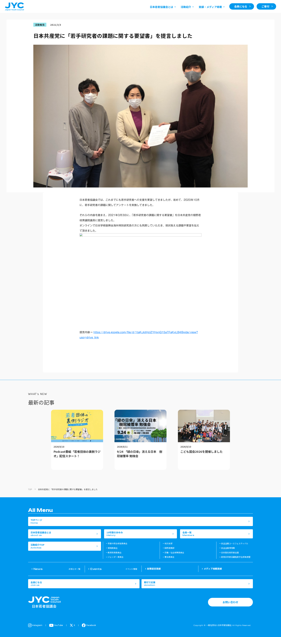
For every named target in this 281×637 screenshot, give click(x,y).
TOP (30, 489)
